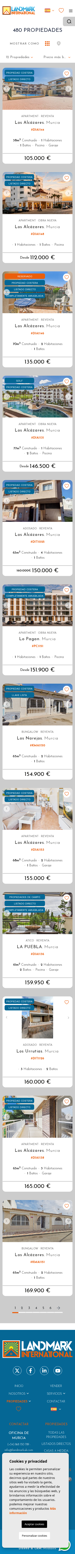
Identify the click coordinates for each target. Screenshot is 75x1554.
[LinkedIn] (44, 1370)
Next (68, 89)
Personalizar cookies (34, 1535)
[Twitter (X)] (17, 1370)
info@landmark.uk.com (19, 1450)
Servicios (54, 1394)
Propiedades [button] (17, 1401)
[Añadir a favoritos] (66, 73)
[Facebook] (30, 1370)
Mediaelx (49, 1548)
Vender (56, 1386)
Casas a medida (56, 1451)
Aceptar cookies (34, 1524)
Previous (6, 89)
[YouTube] (58, 1370)
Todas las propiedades (56, 1435)
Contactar (56, 1401)
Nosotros (17, 1394)
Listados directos (56, 1444)
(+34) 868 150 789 (18, 1444)
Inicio (19, 1386)
